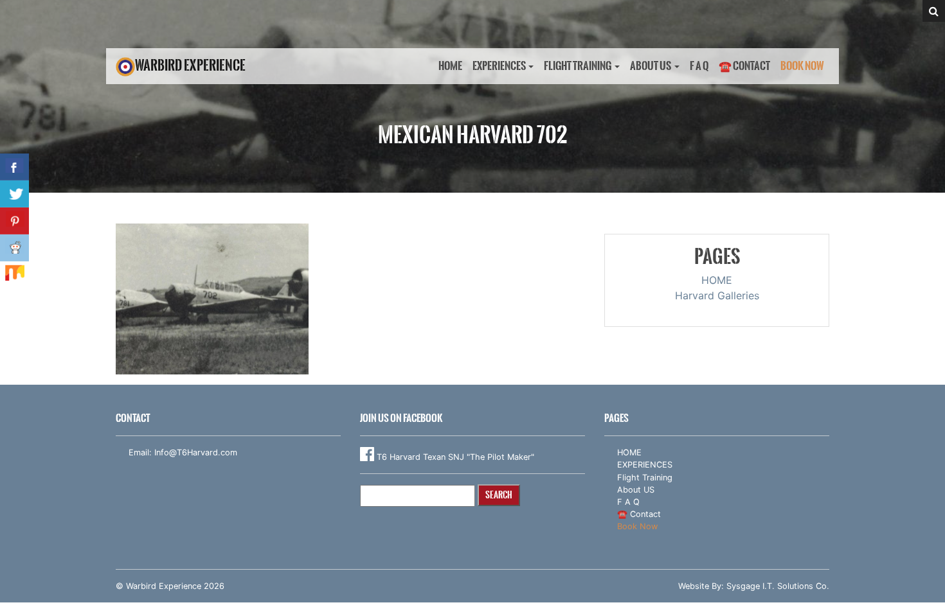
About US (650, 65)
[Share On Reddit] (14, 247)
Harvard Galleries (717, 295)
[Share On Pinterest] (14, 220)
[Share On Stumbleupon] (14, 274)
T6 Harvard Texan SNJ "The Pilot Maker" (454, 457)
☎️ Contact (744, 65)
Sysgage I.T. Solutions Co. (777, 586)
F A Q (699, 65)
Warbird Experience (190, 65)
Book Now (802, 65)
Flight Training (577, 65)
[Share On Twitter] (14, 193)
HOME (450, 65)
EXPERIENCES (499, 65)
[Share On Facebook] (14, 167)
